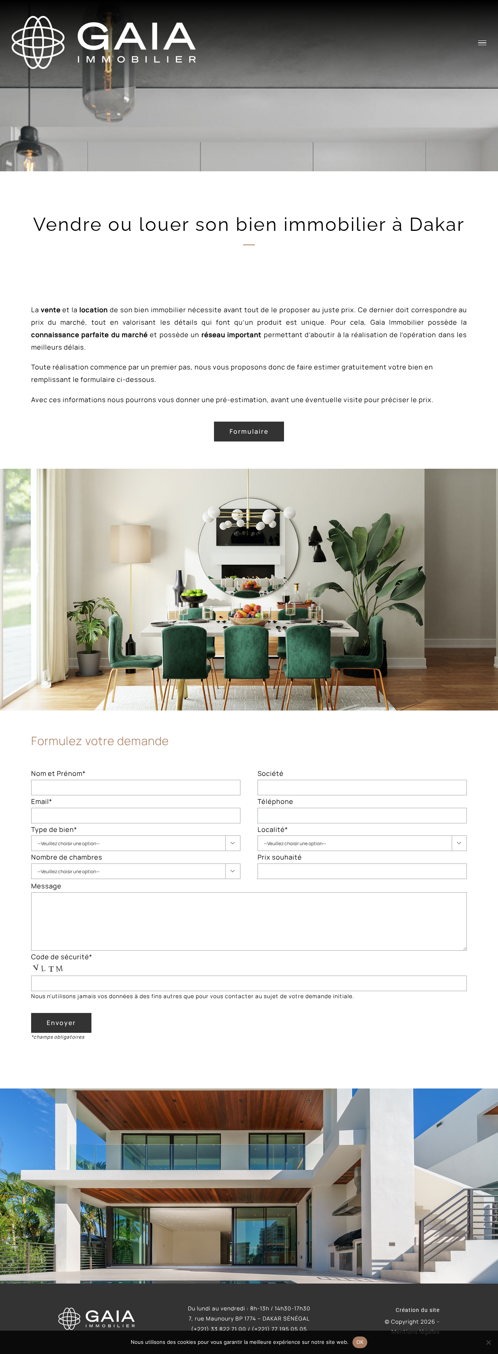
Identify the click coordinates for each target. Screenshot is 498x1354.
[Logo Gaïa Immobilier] (96, 1311)
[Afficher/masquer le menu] (482, 43)
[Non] (488, 1342)
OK (360, 1342)
